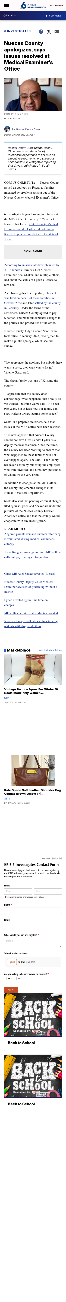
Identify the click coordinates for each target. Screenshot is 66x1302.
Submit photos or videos (15, 953)
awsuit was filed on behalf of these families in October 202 (30, 298)
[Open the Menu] (6, 5)
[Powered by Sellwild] (57, 858)
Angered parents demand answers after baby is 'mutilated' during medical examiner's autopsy (32, 539)
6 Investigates (17, 31)
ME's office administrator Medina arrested (31, 613)
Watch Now (56, 5)
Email (7, 920)
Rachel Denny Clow (28, 129)
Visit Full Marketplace (50, 650)
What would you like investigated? (25, 935)
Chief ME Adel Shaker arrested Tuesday (29, 573)
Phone (12, 904)
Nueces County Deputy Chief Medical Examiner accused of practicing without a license (30, 586)
